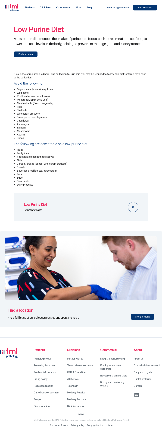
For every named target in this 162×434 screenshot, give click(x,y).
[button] (30, 7)
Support (38, 399)
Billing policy (40, 379)
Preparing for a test (44, 365)
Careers (138, 385)
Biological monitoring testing (112, 384)
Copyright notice (95, 425)
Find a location (42, 406)
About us (138, 358)
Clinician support (76, 406)
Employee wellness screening (110, 367)
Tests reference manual (80, 365)
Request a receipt (43, 385)
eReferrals (73, 379)
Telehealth (72, 385)
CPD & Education (76, 372)
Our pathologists (143, 372)
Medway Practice (76, 399)
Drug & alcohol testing (112, 358)
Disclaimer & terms (59, 425)
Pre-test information (45, 372)
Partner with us (75, 358)
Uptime (109, 425)
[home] (12, 7)
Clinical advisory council (147, 365)
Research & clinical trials (113, 375)
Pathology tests (42, 358)
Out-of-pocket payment (46, 392)
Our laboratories (142, 379)
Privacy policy (77, 425)
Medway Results (76, 392)
